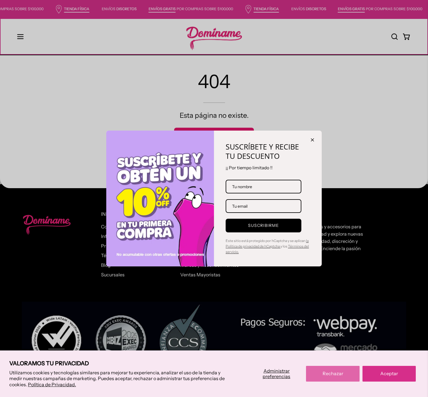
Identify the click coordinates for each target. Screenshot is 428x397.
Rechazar (333, 373)
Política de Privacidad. (52, 384)
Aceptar (389, 373)
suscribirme (263, 225)
